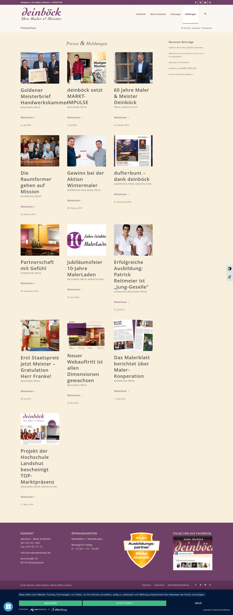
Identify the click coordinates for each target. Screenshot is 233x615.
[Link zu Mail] (205, 2)
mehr (198, 603)
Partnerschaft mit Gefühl (37, 265)
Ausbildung (120, 291)
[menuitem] (141, 14)
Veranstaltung (129, 107)
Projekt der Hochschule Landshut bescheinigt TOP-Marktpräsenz (37, 466)
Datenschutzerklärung (221, 610)
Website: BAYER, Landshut (61, 585)
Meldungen (27, 107)
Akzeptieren (124, 603)
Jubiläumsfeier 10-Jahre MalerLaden (85, 268)
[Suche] (205, 14)
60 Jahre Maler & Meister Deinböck (131, 96)
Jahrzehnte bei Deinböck (179, 62)
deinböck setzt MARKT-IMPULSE (85, 96)
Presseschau (28, 28)
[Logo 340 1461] (42, 14)
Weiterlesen (27, 117)
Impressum (207, 610)
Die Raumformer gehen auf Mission (36, 182)
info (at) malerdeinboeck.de (35, 552)
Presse (37, 107)
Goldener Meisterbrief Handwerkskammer (44, 96)
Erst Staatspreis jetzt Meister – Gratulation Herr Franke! (40, 366)
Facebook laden (186, 553)
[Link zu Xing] (200, 2)
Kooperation (27, 196)
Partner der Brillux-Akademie (181, 74)
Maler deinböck (193, 539)
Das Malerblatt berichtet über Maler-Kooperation (132, 366)
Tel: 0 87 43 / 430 (30, 542)
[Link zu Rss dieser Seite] (210, 2)
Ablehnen (50, 603)
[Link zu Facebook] (195, 2)
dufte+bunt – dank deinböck (132, 176)
